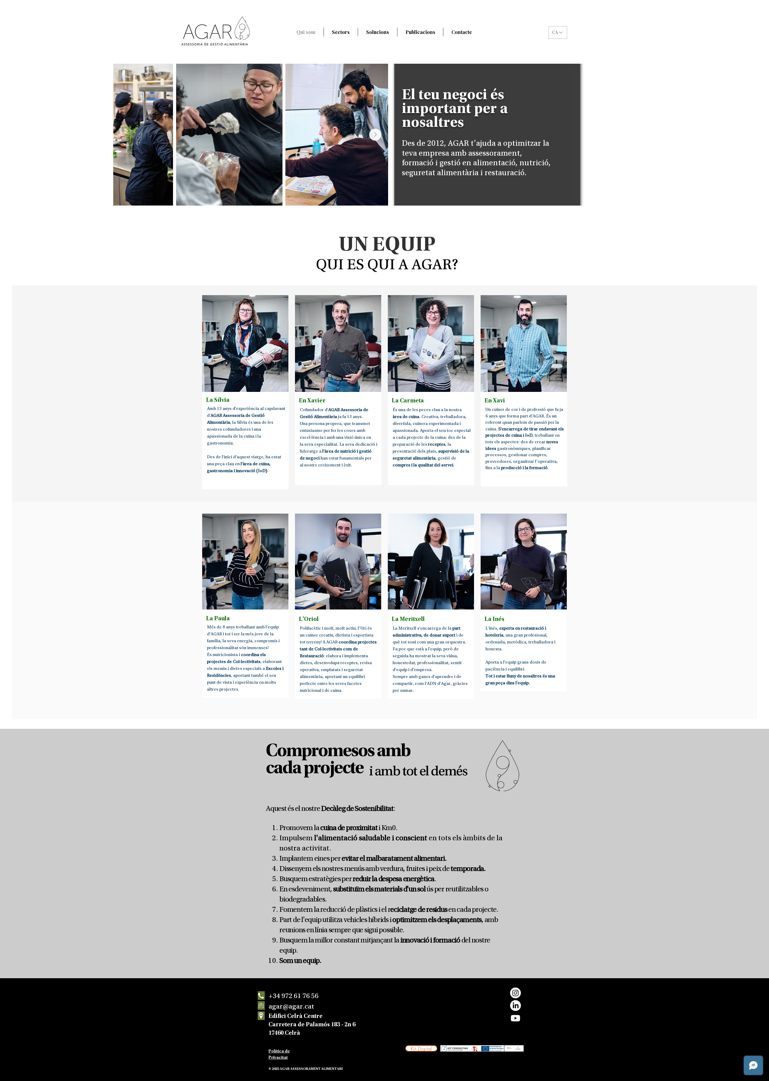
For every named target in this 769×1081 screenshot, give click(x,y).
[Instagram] (515, 993)
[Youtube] (515, 1018)
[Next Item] (375, 135)
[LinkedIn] (515, 1005)
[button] (341, 32)
